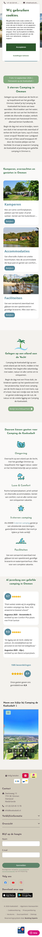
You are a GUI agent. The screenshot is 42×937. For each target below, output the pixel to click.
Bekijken (9, 221)
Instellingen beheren (21, 56)
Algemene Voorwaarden (29, 906)
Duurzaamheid (22, 914)
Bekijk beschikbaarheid (20, 409)
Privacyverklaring (29, 910)
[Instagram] (21, 882)
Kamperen (12, 204)
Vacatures (10, 914)
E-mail (4, 850)
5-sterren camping (22, 523)
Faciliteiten (13, 298)
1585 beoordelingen (21, 665)
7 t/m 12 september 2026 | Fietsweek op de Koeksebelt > (21, 79)
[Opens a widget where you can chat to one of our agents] (33, 933)
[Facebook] (5, 882)
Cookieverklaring (14, 910)
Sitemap (33, 914)
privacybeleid (23, 869)
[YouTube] (13, 882)
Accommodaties (17, 251)
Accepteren (21, 47)
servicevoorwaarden (8, 871)
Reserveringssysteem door (21, 918)
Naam (4, 839)
